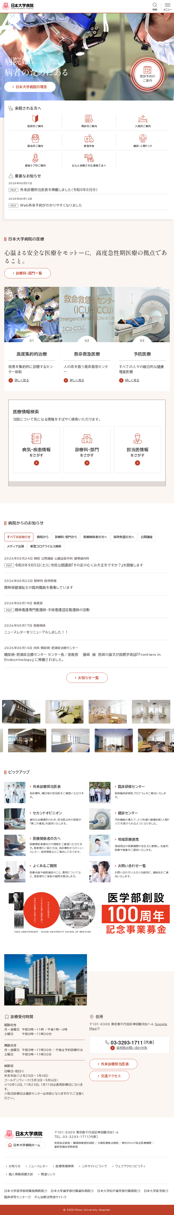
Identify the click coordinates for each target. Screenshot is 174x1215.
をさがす (36, 452)
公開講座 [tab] (147, 537)
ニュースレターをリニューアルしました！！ (36, 632)
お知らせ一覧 (88, 677)
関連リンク (48, 1174)
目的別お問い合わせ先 (131, 1047)
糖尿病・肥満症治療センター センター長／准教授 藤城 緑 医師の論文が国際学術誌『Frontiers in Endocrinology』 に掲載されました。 (82, 657)
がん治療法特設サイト (48, 1197)
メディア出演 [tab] (15, 546)
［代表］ (132, 1042)
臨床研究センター (16, 1197)
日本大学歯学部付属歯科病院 (70, 1191)
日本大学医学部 (154, 1191)
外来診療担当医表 (115, 1064)
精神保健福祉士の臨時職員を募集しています (38, 587)
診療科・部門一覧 (29, 273)
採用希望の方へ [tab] (124, 537)
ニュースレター (38, 1166)
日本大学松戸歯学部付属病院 (117, 1191)
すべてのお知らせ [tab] (19, 537)
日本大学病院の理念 (31, 87)
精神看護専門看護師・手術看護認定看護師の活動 (52, 610)
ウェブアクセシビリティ (130, 1166)
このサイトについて (95, 1166)
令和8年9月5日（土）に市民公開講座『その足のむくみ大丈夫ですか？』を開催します (79, 565)
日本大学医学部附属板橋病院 (24, 1191)
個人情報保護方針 (21, 1174)
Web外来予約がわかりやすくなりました (50, 205)
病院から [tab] (43, 537)
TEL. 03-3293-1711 (71, 1136)
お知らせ (15, 1166)
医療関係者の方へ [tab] (95, 537)
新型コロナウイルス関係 (45, 546)
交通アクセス (111, 1076)
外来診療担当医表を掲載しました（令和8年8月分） (58, 189)
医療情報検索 (65, 1166)
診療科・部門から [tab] (66, 537)
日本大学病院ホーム (27, 1145)
